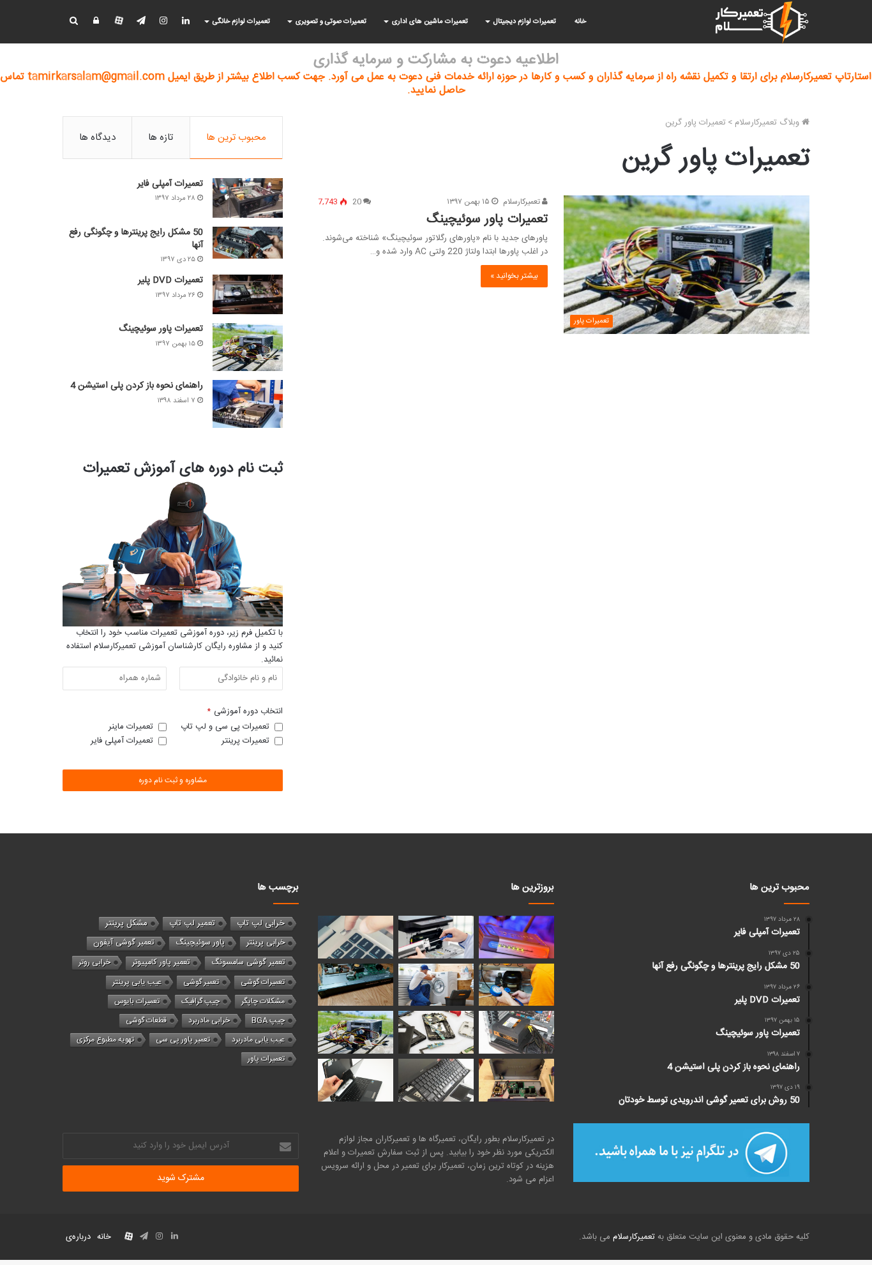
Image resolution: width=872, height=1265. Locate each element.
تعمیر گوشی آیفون (123, 943)
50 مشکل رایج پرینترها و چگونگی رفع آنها (136, 239)
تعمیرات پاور (266, 1058)
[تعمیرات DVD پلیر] (248, 294)
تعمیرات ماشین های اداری (430, 21)
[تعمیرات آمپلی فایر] (248, 198)
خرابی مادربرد (209, 1020)
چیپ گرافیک (200, 1001)
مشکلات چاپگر (263, 1001)
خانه (580, 21)
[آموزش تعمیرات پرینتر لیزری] (436, 937)
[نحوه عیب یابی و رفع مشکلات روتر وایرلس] (516, 937)
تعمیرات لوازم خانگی (241, 21)
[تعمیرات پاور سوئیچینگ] (248, 347)
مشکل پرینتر (126, 923)
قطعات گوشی (146, 1020)
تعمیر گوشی (201, 982)
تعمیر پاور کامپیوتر (161, 962)
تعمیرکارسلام (522, 201)
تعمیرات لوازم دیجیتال (524, 21)
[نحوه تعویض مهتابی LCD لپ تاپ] (355, 1080)
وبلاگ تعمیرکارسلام (768, 123)
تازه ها (160, 138)
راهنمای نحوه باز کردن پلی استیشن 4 (136, 385)
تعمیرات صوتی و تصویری (331, 21)
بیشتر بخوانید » (514, 275)
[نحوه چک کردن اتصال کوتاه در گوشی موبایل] (436, 1032)
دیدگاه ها (97, 138)
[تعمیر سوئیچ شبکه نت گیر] (516, 1080)
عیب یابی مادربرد (258, 1039)
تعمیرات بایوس (137, 1001)
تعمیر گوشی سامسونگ (248, 962)
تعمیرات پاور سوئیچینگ (487, 219)
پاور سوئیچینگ (200, 943)
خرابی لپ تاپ (261, 923)
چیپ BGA (268, 1020)
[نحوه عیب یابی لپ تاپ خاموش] (355, 937)
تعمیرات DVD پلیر (170, 280)
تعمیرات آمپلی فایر (170, 184)
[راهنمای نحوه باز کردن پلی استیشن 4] (248, 404)
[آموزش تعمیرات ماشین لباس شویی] (436, 985)
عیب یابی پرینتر (137, 982)
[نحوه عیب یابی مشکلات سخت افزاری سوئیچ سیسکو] (355, 985)
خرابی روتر (94, 962)
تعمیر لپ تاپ (192, 923)
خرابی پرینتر (265, 943)
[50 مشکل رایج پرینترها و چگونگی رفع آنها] (248, 243)
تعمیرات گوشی (263, 982)
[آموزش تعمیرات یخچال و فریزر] (516, 985)
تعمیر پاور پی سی (183, 1039)
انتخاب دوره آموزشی (245, 711)
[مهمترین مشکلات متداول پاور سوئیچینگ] (516, 1032)
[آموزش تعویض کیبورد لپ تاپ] (436, 1080)
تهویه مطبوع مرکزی (105, 1039)
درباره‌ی (78, 1237)
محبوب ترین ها (236, 138)
